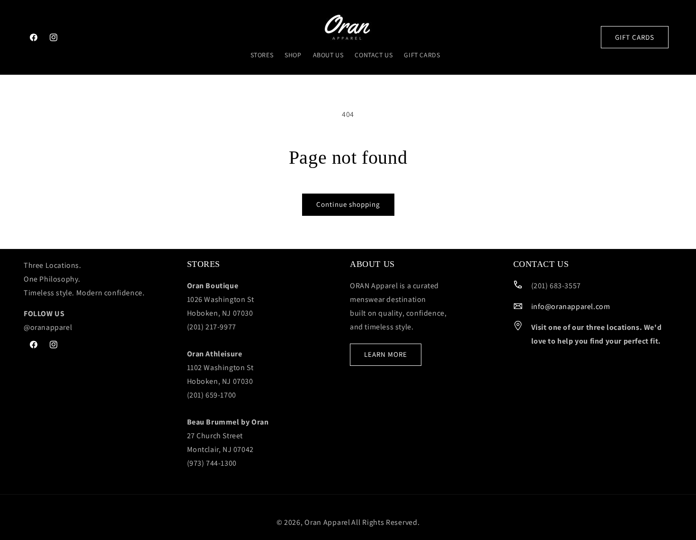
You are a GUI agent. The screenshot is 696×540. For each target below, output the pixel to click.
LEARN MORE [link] (385, 354)
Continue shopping (348, 204)
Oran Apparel (327, 522)
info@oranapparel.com (570, 306)
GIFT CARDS (634, 37)
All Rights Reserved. (385, 522)
